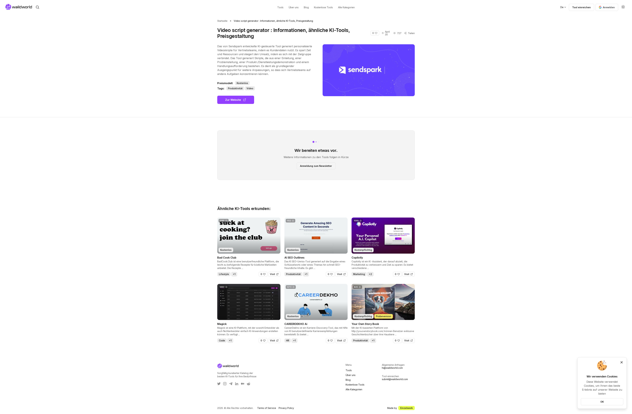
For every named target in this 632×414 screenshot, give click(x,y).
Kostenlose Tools (355, 384)
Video (250, 88)
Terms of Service (266, 408)
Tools (349, 370)
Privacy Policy (286, 408)
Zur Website (233, 99)
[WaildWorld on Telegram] (230, 383)
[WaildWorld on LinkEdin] (236, 383)
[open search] (37, 7)
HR (287, 340)
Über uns (351, 375)
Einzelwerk (406, 408)
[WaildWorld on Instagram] (224, 383)
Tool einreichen (581, 7)
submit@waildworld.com (395, 379)
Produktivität (235, 88)
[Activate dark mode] (623, 7)
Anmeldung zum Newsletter (316, 165)
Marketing (359, 274)
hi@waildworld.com (392, 367)
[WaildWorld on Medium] (242, 383)
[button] (606, 7)
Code (222, 340)
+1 (234, 274)
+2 (370, 274)
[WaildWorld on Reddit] (248, 383)
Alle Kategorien (354, 389)
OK (602, 401)
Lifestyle (224, 274)
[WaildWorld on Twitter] (219, 383)
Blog (348, 379)
